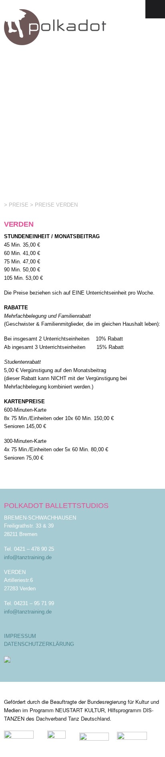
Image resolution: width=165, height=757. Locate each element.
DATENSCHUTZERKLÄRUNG (39, 644)
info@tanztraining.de (28, 557)
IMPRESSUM (20, 636)
